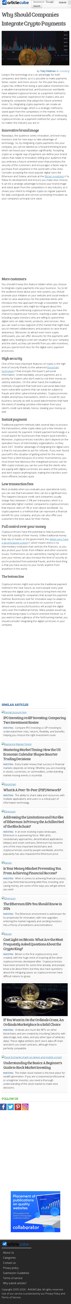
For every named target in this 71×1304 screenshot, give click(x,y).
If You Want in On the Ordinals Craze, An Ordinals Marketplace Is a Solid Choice (33, 1022)
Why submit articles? (14, 1283)
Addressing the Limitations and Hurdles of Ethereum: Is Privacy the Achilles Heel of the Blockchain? (33, 822)
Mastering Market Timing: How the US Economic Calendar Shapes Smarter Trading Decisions (31, 754)
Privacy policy (10, 1268)
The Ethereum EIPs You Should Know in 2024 (32, 906)
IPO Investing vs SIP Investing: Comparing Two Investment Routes (34, 720)
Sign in (62, 2)
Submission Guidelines (16, 1273)
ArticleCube (34, 1289)
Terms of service (12, 1278)
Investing (64, 71)
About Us (8, 1252)
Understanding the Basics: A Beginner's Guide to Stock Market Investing (32, 1065)
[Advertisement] (35, 236)
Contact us (9, 1263)
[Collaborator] (35, 1230)
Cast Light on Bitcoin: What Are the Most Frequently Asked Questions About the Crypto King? (33, 944)
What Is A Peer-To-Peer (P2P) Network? (32, 789)
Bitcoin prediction (54, 176)
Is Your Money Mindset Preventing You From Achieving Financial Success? (32, 870)
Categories (9, 1257)
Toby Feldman (48, 71)
